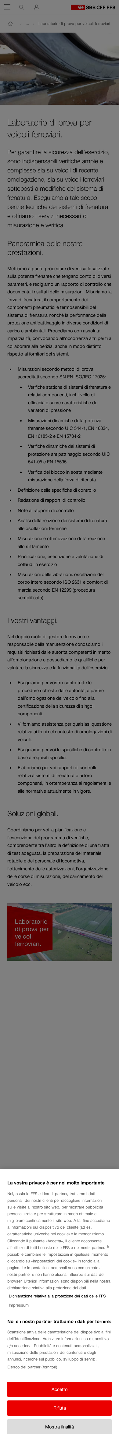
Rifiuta (59, 1407)
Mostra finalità (59, 1426)
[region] (59, 1306)
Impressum (19, 1305)
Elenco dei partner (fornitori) (32, 1367)
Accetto (60, 1389)
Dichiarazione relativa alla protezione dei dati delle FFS (57, 1296)
